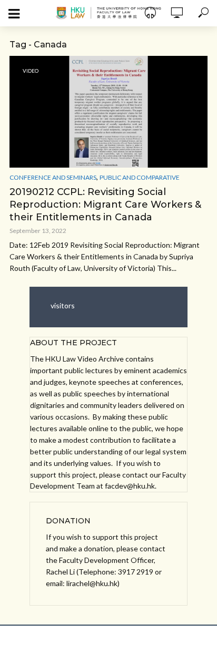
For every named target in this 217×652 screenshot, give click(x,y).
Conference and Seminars (52, 177)
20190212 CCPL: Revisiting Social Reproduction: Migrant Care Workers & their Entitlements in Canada (105, 204)
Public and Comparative (140, 177)
